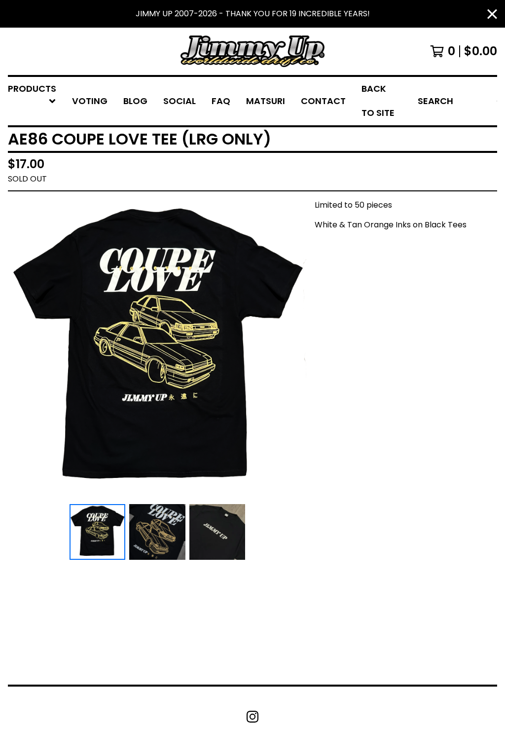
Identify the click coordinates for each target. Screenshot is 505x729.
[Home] (252, 51)
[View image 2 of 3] (157, 532)
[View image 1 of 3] (97, 532)
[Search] (497, 101)
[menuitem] (32, 101)
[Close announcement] (492, 14)
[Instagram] (252, 716)
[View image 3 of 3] (217, 532)
